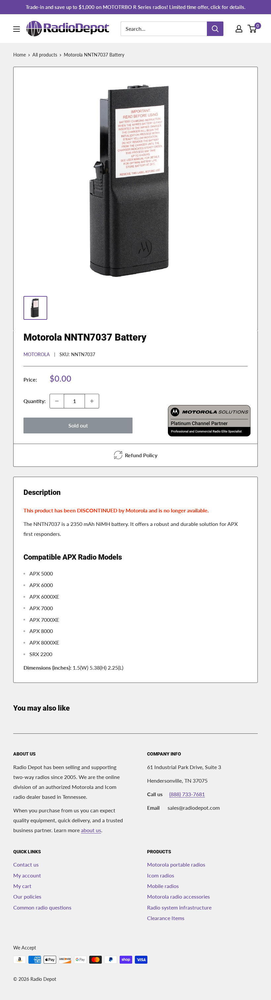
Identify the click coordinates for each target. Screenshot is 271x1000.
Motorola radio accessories (178, 896)
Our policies (27, 896)
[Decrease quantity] (57, 401)
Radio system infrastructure (179, 907)
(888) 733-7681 (187, 794)
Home (19, 54)
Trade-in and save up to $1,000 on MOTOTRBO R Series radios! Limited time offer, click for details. (136, 7)
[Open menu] (16, 29)
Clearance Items (165, 918)
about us (91, 830)
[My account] (239, 28)
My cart (22, 886)
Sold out (78, 425)
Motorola (36, 354)
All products (44, 54)
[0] (252, 29)
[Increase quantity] (92, 401)
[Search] (215, 28)
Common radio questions (42, 907)
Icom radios (160, 875)
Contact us (26, 864)
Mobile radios (163, 886)
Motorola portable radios (176, 864)
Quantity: (34, 401)
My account (27, 875)
